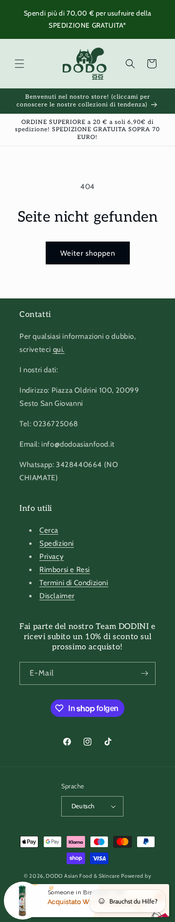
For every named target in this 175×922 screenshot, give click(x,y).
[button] (19, 63)
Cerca (48, 530)
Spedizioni (56, 543)
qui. (59, 349)
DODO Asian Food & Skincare (83, 875)
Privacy (51, 556)
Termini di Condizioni (73, 582)
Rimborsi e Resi (64, 569)
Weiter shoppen (87, 253)
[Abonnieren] (144, 673)
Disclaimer (57, 595)
